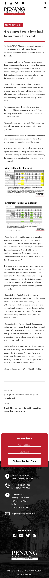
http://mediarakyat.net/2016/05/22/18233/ (23, 368)
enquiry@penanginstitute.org (23, 513)
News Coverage (13, 25)
